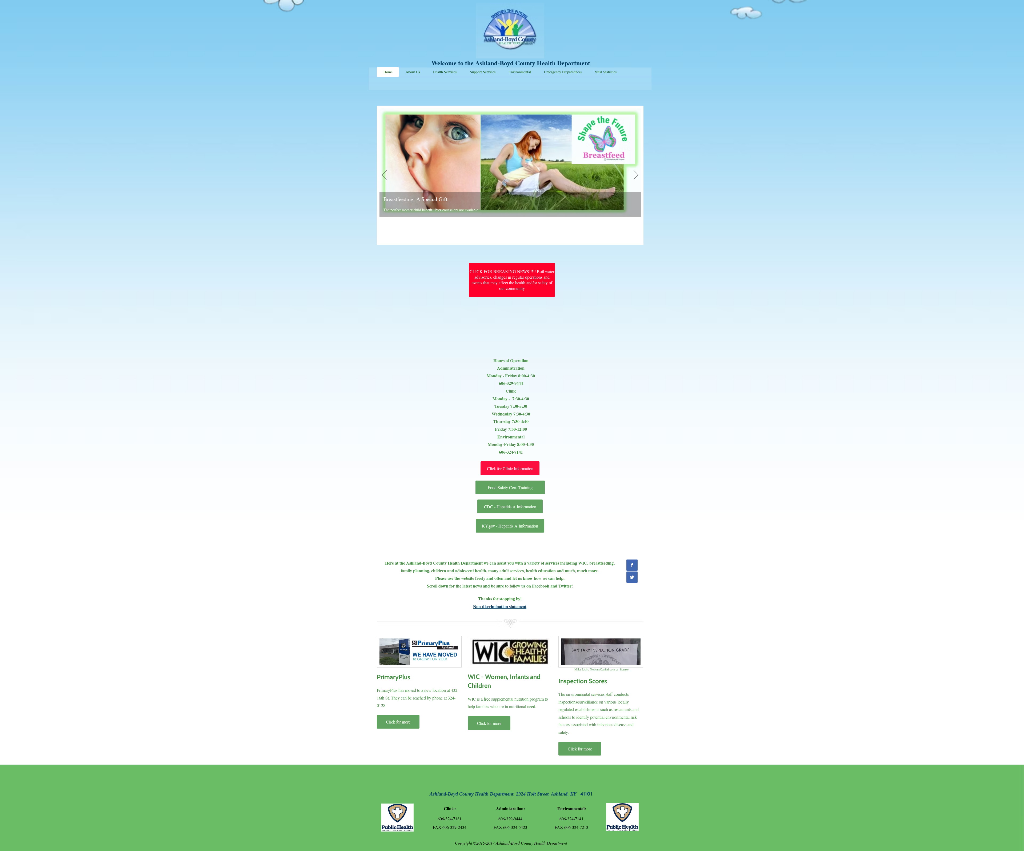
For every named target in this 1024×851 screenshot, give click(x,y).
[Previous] (384, 175)
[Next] (636, 175)
